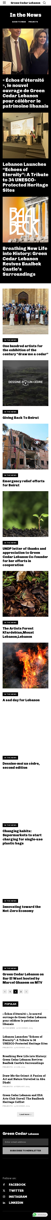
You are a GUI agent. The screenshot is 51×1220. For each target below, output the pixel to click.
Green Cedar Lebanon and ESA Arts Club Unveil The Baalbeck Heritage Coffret (23, 1098)
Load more (25, 1114)
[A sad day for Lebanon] (25, 665)
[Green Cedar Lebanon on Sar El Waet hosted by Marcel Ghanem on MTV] (25, 940)
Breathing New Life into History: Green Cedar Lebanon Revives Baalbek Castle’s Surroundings (25, 261)
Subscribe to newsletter (25, 1150)
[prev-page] (5, 992)
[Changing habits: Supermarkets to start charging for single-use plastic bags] (25, 796)
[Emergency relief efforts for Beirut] (25, 446)
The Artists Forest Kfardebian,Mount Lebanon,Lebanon (18, 632)
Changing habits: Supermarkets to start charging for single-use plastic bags (23, 837)
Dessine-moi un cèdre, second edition (21, 766)
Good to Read (19, 22)
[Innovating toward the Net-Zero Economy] (25, 872)
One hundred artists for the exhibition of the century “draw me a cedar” (25, 350)
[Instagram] (4, 1196)
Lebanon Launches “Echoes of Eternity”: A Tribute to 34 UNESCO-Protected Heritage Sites (25, 177)
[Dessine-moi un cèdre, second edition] (25, 729)
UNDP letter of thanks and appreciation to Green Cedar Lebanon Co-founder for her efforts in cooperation (25, 557)
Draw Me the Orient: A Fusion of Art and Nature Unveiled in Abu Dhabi (24, 1079)
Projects (33, 22)
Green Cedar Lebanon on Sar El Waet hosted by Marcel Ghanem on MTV (23, 978)
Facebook (17, 1185)
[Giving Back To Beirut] (25, 383)
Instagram (18, 1197)
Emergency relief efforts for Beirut (24, 483)
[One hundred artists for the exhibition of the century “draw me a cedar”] (25, 311)
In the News (10, 340)
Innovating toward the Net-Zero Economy (22, 909)
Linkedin (16, 1203)
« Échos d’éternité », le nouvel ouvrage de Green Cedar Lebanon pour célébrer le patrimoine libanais (25, 93)
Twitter (16, 1191)
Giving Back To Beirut (21, 418)
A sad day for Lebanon (21, 700)
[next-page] (26, 992)
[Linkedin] (4, 1203)
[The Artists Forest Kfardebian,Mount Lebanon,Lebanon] (25, 594)
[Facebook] (4, 1184)
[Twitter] (4, 1190)
